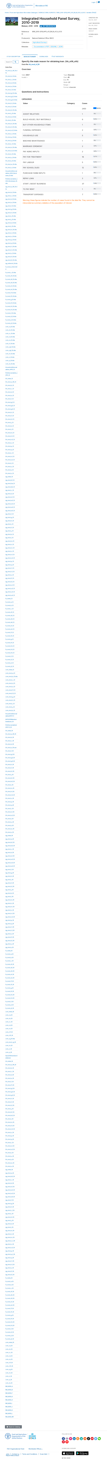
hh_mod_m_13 (9, 433)
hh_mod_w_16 (9, 829)
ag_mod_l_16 (9, 896)
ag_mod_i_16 (9, 879)
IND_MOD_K (9, 1410)
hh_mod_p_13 (9, 446)
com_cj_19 (8, 1379)
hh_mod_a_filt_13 (10, 382)
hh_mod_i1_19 (9, 1102)
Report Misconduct (12, 1455)
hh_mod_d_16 (9, 744)
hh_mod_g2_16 (10, 757)
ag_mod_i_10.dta (10, 216)
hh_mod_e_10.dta (10, 86)
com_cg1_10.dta (10, 347)
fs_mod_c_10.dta (10, 272)
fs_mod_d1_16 (9, 964)
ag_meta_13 (9, 476)
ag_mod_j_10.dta (10, 219)
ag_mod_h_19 (9, 1207)
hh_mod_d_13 (9, 392)
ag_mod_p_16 (9, 920)
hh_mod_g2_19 (10, 1092)
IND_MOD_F (9, 1393)
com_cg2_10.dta (10, 350)
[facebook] (63, 1438)
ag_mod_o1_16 (9, 913)
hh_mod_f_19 (9, 1081)
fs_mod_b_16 (9, 957)
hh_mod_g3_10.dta (11, 100)
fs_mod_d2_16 (9, 967)
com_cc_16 (8, 1022)
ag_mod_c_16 (9, 849)
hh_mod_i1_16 (9, 768)
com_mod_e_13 (10, 686)
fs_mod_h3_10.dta (11, 309)
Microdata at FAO (41, 6)
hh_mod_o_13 (9, 443)
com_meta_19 (9, 1342)
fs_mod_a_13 (9, 602)
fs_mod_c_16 (9, 961)
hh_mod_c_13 (9, 388)
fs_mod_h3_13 (9, 649)
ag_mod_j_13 (9, 531)
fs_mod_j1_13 (9, 663)
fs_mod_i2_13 (9, 659)
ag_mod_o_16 (9, 910)
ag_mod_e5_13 (10, 510)
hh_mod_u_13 (9, 466)
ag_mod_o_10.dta (10, 236)
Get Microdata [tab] (58, 56)
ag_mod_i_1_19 (9, 1210)
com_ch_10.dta (10, 353)
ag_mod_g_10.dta (10, 209)
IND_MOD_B (9, 1390)
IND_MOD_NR (9, 1417)
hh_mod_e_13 (9, 395)
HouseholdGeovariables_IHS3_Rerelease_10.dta (11, 173)
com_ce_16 (8, 1028)
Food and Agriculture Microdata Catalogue (23, 12)
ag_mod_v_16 (9, 947)
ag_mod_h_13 (9, 521)
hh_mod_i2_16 (9, 771)
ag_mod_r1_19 (9, 1261)
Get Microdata (48, 26)
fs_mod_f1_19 (9, 1308)
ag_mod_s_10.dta (10, 253)
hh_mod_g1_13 (9, 402)
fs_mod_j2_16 (9, 1008)
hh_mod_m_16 (9, 788)
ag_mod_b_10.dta (10, 192)
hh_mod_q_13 (9, 449)
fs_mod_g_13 (9, 639)
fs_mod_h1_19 (9, 1318)
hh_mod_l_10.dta (10, 120)
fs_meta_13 (8, 598)
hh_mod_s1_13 (9, 456)
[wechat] (99, 1438)
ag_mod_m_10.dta (11, 229)
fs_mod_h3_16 (9, 998)
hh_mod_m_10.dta (11, 123)
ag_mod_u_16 (9, 944)
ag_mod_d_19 (9, 1183)
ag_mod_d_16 (9, 852)
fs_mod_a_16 (9, 954)
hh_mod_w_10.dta (11, 164)
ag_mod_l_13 (9, 537)
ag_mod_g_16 (9, 873)
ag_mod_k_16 (9, 893)
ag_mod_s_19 (9, 1268)
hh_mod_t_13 (9, 463)
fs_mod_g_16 (9, 988)
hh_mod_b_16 (9, 737)
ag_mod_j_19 (9, 1220)
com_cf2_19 (9, 1366)
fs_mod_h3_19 (9, 1325)
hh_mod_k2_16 (10, 781)
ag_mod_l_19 (9, 1227)
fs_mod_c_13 (9, 609)
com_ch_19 (8, 1373)
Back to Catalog (14, 1427)
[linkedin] (74, 1438)
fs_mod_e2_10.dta (11, 289)
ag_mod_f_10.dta (10, 206)
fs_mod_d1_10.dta (10, 276)
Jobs (7, 1454)
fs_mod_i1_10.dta (10, 313)
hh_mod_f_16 (9, 751)
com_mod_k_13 (10, 710)
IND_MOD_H (9, 1400)
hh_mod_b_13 (9, 385)
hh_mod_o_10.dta (10, 134)
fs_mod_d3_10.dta (11, 282)
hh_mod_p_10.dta (10, 137)
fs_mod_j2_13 (9, 666)
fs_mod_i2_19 (9, 1332)
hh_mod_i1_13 (9, 416)
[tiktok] (88, 1438)
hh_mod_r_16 (9, 808)
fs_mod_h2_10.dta (11, 306)
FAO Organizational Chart (15, 1449)
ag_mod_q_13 (9, 565)
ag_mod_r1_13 (9, 568)
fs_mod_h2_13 (9, 646)
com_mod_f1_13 (10, 690)
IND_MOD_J (9, 1406)
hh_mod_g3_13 (10, 409)
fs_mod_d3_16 (9, 971)
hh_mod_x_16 (9, 832)
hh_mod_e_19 (9, 1078)
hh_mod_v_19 (9, 1159)
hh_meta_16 (9, 730)
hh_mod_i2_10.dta (11, 110)
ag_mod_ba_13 (10, 483)
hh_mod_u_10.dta (10, 157)
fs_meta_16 (8, 950)
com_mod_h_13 (10, 700)
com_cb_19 (8, 1349)
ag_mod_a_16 (9, 839)
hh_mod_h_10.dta (10, 103)
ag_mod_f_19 (9, 1200)
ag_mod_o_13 (9, 551)
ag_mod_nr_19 (9, 1237)
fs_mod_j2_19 (9, 1339)
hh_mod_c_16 (9, 741)
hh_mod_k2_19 (10, 1115)
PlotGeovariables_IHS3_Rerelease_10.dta (11, 181)
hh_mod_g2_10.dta (11, 96)
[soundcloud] (85, 1438)
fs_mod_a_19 (9, 1281)
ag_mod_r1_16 (9, 927)
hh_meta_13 (9, 378)
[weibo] (63, 1442)
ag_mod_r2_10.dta (11, 250)
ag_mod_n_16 (9, 903)
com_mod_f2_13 (10, 693)
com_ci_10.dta (9, 357)
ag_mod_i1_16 (9, 883)
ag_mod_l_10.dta (10, 226)
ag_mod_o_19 (9, 1244)
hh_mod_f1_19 (9, 1085)
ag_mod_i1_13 (9, 527)
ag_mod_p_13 (9, 561)
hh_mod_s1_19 (9, 1146)
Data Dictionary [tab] (30, 56)
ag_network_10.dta (11, 263)
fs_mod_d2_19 (9, 1295)
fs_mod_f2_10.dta (10, 296)
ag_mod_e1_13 (9, 497)
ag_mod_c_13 (9, 490)
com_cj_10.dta (9, 360)
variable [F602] (91, 12)
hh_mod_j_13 (9, 422)
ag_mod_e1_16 (9, 856)
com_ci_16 (8, 1049)
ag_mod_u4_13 (10, 595)
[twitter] (95, 1438)
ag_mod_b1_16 (9, 842)
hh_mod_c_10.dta (10, 79)
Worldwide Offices (35, 1449)
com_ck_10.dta (10, 364)
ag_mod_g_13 (9, 517)
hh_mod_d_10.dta (10, 83)
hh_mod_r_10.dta (10, 144)
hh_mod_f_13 (9, 399)
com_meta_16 (9, 1011)
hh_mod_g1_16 (9, 754)
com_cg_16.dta (10, 1038)
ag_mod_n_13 (9, 544)
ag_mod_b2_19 (10, 1176)
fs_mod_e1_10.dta (10, 286)
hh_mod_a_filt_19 (10, 1064)
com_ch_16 (8, 1045)
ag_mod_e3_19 (10, 1193)
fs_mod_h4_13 (9, 653)
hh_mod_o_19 (9, 1132)
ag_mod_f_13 (9, 514)
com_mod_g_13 (10, 697)
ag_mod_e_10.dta (10, 202)
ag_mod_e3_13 (10, 504)
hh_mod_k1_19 (9, 1112)
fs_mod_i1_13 (9, 656)
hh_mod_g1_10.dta (11, 93)
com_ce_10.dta (10, 340)
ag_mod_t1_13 (9, 578)
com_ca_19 (8, 1345)
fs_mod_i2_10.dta (10, 316)
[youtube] (67, 1442)
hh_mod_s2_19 (10, 1149)
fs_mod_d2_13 (9, 615)
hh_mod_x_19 (9, 1166)
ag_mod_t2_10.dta (11, 260)
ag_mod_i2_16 (9, 886)
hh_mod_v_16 (9, 825)
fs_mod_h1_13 (9, 642)
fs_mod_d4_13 (9, 622)
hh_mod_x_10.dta (10, 167)
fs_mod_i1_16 (9, 1001)
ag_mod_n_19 (9, 1234)
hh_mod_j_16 (9, 774)
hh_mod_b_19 (9, 1068)
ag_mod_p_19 (9, 1251)
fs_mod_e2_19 (9, 1305)
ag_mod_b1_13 (9, 480)
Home (7, 12)
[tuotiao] (92, 1438)
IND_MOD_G (9, 1396)
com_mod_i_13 (10, 703)
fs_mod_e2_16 (9, 978)
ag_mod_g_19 (9, 1203)
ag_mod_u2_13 (10, 588)
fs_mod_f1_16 (9, 981)
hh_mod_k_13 (9, 426)
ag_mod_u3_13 (10, 592)
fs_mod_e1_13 (9, 626)
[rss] (77, 1438)
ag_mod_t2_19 (9, 1274)
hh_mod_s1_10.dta (11, 147)
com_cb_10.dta (10, 330)
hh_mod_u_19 (9, 1156)
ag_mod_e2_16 (10, 859)
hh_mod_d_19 (9, 1075)
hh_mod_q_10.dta (10, 140)
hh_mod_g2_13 (10, 405)
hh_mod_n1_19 (9, 1125)
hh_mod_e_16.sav (11, 747)
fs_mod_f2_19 (9, 1312)
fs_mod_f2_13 (9, 636)
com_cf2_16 (9, 1035)
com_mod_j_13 (10, 707)
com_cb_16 (8, 1018)
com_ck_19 (8, 1383)
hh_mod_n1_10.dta (11, 127)
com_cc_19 (8, 1352)
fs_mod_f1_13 (9, 632)
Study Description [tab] (13, 56)
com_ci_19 (8, 1376)
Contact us (15, 1454)
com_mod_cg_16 (10, 1042)
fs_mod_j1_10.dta (10, 320)
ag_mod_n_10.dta (10, 233)
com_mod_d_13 (10, 683)
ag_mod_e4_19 (10, 1197)
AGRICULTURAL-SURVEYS (47, 12)
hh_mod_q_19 (9, 1139)
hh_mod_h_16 (9, 764)
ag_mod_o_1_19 (10, 1241)
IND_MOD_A (9, 1386)
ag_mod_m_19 (9, 1230)
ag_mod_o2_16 (10, 917)
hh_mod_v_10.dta (10, 161)
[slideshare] (81, 1438)
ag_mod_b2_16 (10, 845)
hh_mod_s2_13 (10, 460)
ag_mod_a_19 (9, 1173)
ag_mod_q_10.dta (10, 243)
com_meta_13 (9, 669)
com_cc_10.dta (10, 333)
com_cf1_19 (9, 1362)
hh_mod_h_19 (9, 1098)
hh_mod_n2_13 (10, 439)
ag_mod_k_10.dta (10, 223)
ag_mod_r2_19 (9, 1264)
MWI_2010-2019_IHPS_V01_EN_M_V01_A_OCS (71, 12)
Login (93, 2)
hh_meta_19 (9, 1061)
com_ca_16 (8, 1015)
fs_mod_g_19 (9, 1315)
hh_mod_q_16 (9, 805)
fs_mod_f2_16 (9, 984)
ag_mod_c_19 (9, 1180)
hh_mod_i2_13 (9, 419)
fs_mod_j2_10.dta (10, 323)
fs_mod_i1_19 (9, 1329)
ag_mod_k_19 (9, 1224)
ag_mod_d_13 (9, 493)
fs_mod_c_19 (9, 1288)
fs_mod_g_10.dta (10, 299)
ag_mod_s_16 (9, 934)
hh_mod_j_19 (9, 1109)
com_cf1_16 (9, 1032)
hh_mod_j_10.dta (10, 113)
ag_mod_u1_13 (9, 585)
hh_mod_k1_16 (9, 778)
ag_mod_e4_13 (10, 507)
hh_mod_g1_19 (9, 1088)
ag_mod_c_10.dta (10, 196)
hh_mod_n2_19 (10, 1129)
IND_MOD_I (8, 1403)
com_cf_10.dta (10, 343)
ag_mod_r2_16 (9, 930)
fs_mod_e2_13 (9, 629)
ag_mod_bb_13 (10, 487)
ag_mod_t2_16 (9, 940)
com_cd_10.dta (10, 337)
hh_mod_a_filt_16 (10, 734)
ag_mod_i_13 (9, 524)
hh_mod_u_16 (9, 822)
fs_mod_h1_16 (9, 991)
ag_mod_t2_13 (9, 581)
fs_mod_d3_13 (9, 619)
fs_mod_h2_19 (9, 1322)
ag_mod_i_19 (9, 1213)
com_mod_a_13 (10, 673)
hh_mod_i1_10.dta (10, 106)
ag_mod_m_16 (9, 900)
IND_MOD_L (9, 1413)
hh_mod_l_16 (9, 785)
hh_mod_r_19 (9, 1142)
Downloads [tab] (43, 56)
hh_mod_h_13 (9, 412)
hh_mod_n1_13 (9, 436)
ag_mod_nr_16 (9, 906)
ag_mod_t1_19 (9, 1271)
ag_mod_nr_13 (9, 548)
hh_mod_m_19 (9, 1122)
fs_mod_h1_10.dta (10, 303)
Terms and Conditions (29, 1454)
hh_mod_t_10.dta (10, 154)
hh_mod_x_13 (9, 473)
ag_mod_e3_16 (10, 862)
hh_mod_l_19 (9, 1119)
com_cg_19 (8, 1369)
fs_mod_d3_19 (9, 1298)
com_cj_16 (8, 1052)
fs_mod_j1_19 (9, 1335)
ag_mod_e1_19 (9, 1186)
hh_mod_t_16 (9, 818)
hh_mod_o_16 (9, 798)
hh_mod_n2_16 (10, 795)
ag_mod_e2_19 (10, 1190)
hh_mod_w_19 (9, 1163)
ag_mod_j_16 (9, 890)
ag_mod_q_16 (9, 923)
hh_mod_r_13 (9, 453)
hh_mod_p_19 (9, 1136)
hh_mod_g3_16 (10, 761)
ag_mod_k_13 (9, 534)
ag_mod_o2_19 (10, 1247)
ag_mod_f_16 (9, 869)
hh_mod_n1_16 (9, 791)
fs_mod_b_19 (9, 1285)
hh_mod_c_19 (9, 1071)
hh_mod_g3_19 (10, 1095)
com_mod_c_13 (10, 680)
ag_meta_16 (9, 835)
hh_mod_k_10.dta (10, 117)
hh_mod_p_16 (9, 802)
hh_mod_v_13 (9, 470)
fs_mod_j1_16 (9, 1005)
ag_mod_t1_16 (9, 937)
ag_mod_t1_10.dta (10, 256)
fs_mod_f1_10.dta (10, 293)
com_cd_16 (8, 1025)
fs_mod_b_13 (9, 605)
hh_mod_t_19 (9, 1152)
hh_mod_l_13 (9, 429)
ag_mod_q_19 (9, 1257)
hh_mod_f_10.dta (10, 90)
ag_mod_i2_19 (9, 1217)
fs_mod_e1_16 (9, 974)
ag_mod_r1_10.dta (11, 246)
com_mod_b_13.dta (11, 676)
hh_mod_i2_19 (9, 1105)
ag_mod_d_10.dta (10, 199)
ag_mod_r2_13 (9, 571)
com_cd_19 (8, 1356)
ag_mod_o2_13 (10, 558)
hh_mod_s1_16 (9, 812)
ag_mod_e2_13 (10, 500)
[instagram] (70, 1438)
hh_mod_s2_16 (10, 815)
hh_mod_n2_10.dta (11, 130)
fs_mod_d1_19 (9, 1291)
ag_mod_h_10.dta (10, 212)
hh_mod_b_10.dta (10, 76)
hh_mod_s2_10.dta (11, 150)
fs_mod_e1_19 (9, 1302)
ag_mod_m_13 (9, 541)
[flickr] (67, 1438)
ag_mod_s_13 (9, 575)
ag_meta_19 (9, 1169)
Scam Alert (43, 1454)
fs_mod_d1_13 (9, 612)
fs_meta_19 (8, 1278)
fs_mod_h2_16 (9, 995)
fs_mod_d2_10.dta (11, 279)
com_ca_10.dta (10, 326)
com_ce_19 (8, 1359)
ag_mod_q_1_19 (10, 1254)
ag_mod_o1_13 (9, 554)
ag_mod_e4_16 (10, 866)
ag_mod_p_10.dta (10, 240)
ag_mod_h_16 (9, 876)
